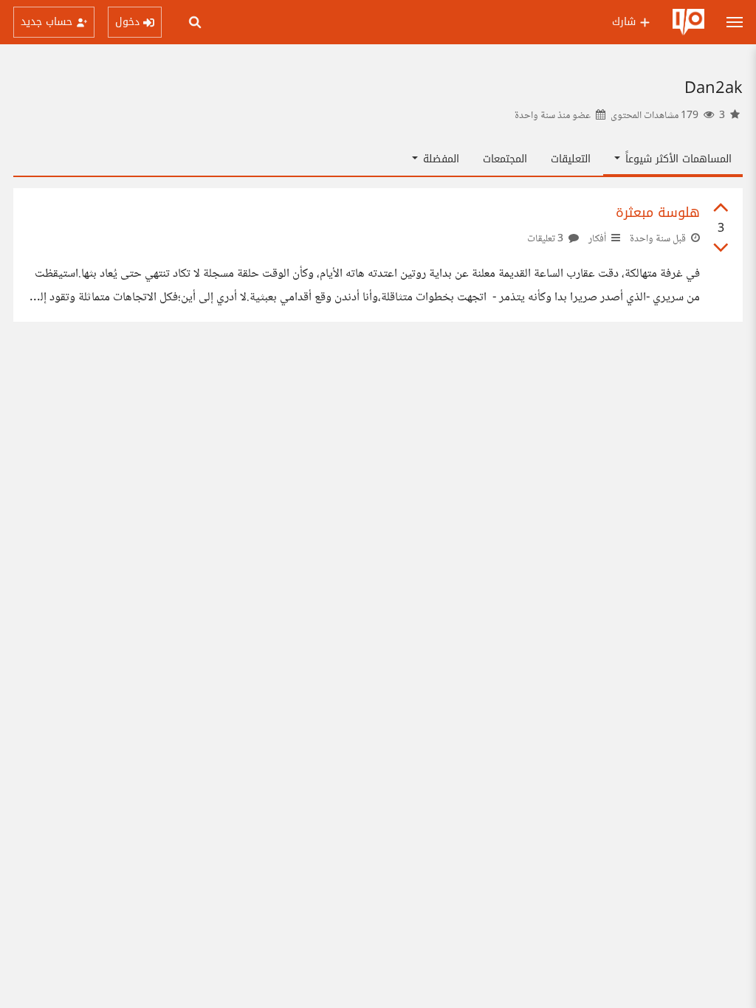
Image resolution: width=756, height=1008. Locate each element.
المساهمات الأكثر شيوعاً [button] (677, 159)
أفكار (597, 239)
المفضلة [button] (439, 159)
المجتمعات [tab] (505, 159)
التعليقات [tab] (571, 159)
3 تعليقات (546, 239)
